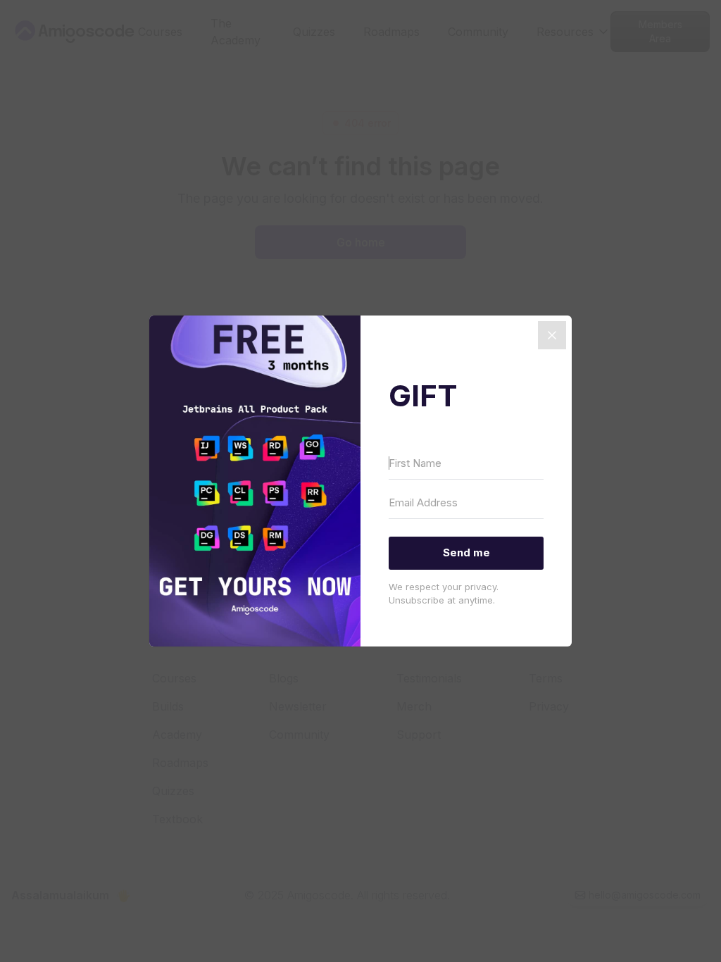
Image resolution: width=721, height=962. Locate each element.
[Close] (552, 335)
